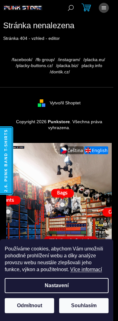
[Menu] (104, 8)
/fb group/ (45, 59)
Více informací (86, 269)
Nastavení (57, 285)
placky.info (91, 65)
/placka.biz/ (67, 65)
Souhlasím (84, 305)
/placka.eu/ (94, 59)
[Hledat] (71, 8)
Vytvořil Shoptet (65, 102)
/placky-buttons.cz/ (34, 65)
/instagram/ (69, 59)
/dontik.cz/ (60, 71)
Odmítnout (29, 305)
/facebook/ (22, 59)
